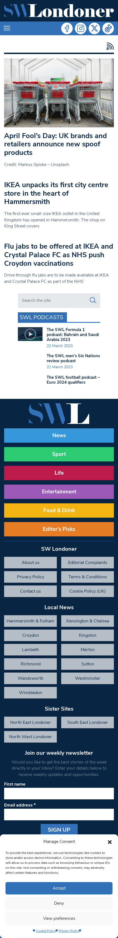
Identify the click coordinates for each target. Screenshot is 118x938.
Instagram (80, 28)
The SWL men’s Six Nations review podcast (73, 358)
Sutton (87, 664)
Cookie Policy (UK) (87, 591)
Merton (88, 650)
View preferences (59, 918)
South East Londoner (87, 722)
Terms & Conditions (87, 577)
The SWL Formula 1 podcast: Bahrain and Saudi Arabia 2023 (73, 334)
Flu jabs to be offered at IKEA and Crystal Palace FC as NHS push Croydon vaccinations (58, 254)
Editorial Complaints (87, 563)
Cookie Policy (46, 931)
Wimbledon (30, 693)
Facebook (67, 28)
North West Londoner (30, 737)
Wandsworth (30, 678)
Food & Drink (59, 510)
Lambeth (30, 650)
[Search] (93, 300)
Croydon (30, 635)
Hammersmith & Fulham (30, 621)
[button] (110, 841)
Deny (59, 903)
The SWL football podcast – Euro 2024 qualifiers (73, 380)
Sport (59, 454)
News (59, 435)
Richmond (31, 664)
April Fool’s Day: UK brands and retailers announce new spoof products (55, 144)
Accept (59, 888)
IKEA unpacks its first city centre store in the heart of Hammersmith (56, 193)
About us (31, 563)
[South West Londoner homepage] (59, 10)
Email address (20, 805)
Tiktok (108, 28)
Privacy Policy (69, 931)
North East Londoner (30, 722)
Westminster (87, 678)
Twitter (94, 28)
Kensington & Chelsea (87, 621)
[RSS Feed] (109, 46)
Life (59, 473)
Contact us (30, 591)
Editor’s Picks (59, 529)
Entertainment (59, 491)
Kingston (87, 635)
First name (15, 784)
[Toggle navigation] (7, 28)
